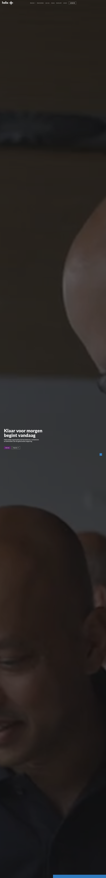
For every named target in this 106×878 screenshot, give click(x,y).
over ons (47, 3)
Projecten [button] (15, 447)
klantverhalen (40, 3)
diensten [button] (32, 3)
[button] (101, 454)
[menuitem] (32, 3)
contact (65, 3)
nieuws (53, 3)
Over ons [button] (7, 447)
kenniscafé (59, 3)
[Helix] (7, 3)
